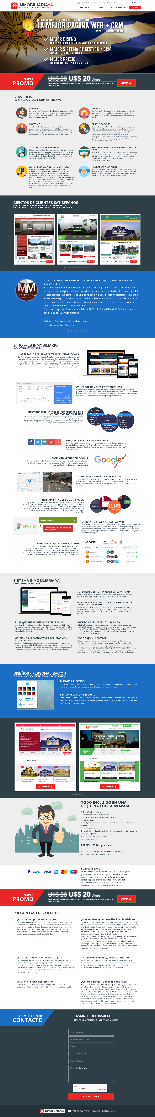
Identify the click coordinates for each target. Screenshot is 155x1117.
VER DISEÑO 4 (49, 787)
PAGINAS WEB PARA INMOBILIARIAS (34, 8)
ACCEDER (138, 3)
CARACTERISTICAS (117, 7)
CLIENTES (99, 7)
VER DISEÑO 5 (114, 787)
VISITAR (51, 261)
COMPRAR (135, 7)
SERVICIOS (84, 7)
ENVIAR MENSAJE (91, 1096)
